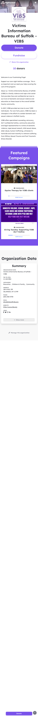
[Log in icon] (35, 2)
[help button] (35, 713)
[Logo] (8, 2)
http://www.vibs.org (10, 307)
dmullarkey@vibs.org (10, 302)
